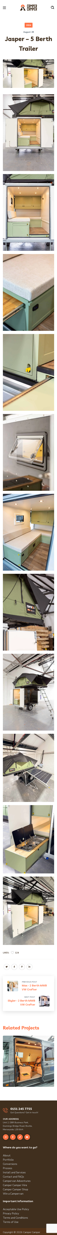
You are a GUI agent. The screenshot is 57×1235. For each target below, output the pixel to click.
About (6, 1155)
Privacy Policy (11, 1213)
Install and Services (14, 1172)
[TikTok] (20, 1137)
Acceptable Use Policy (16, 1209)
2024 (28, 25)
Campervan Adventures (17, 1181)
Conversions (10, 1164)
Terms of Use (10, 1222)
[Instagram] (6, 1137)
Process (7, 1168)
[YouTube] (27, 1137)
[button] (52, 7)
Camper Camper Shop (15, 1189)
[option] (29, 1063)
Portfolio (8, 1160)
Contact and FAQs (13, 1176)
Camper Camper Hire (15, 1185)
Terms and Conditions (15, 1218)
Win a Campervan (13, 1193)
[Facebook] (13, 1137)
